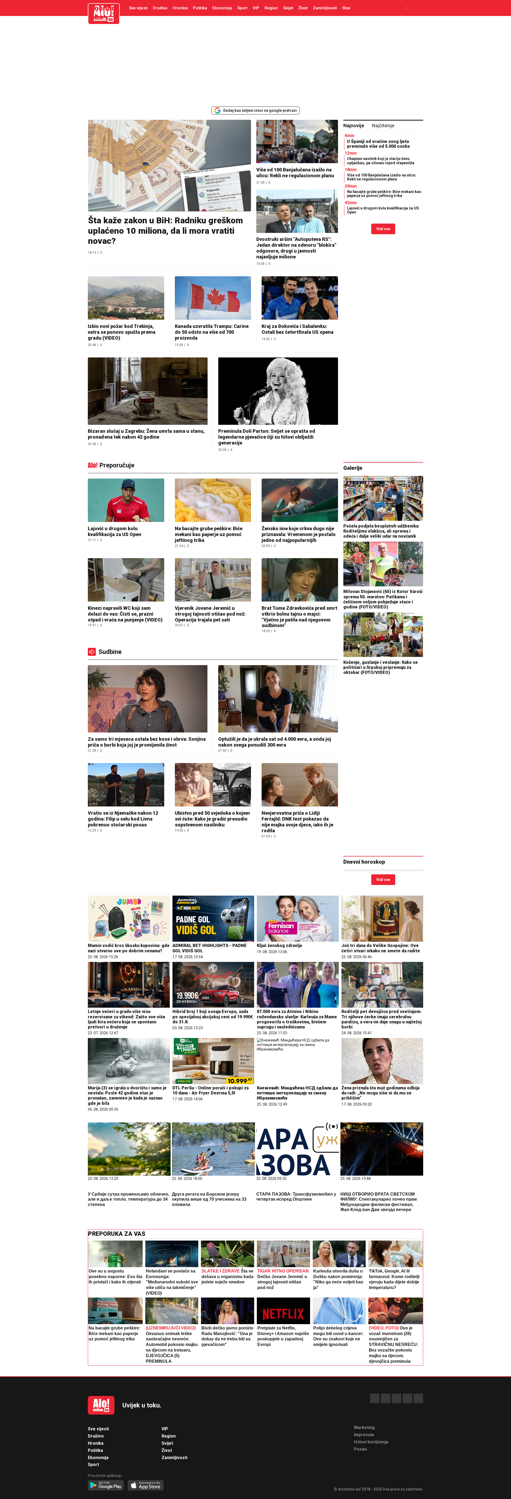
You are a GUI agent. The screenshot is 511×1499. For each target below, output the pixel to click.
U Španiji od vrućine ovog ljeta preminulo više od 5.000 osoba (378, 144)
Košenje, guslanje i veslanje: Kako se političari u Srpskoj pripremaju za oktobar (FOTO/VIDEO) (380, 667)
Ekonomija (222, 8)
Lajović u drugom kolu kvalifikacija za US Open (383, 210)
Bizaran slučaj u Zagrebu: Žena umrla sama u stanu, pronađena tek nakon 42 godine (146, 434)
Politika (200, 8)
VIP (256, 8)
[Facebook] (375, 1398)
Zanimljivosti (325, 8)
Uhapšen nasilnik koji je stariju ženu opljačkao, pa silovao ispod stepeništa (380, 161)
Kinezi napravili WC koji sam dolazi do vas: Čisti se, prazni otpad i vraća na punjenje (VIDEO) (125, 614)
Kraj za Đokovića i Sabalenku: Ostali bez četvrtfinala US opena (297, 329)
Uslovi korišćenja (371, 1441)
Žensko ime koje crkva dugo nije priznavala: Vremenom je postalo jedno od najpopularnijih (299, 534)
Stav (346, 8)
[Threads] (385, 1398)
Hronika (180, 8)
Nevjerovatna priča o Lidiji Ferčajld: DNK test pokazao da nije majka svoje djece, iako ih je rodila (297, 821)
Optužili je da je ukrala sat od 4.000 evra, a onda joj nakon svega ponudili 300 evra (274, 742)
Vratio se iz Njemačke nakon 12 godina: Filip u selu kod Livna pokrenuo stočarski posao (123, 818)
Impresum (364, 1434)
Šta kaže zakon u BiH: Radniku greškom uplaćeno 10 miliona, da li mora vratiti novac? (165, 230)
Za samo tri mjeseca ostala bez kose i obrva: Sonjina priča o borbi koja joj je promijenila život (147, 742)
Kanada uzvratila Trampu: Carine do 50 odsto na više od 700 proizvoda (212, 332)
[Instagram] (407, 1398)
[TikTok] (396, 1398)
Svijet (288, 8)
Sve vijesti (138, 8)
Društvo (160, 8)
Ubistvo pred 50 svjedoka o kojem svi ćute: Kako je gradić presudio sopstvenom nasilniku (212, 818)
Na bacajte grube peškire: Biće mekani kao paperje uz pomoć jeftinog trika (384, 194)
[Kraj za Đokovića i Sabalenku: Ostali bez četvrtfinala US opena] (300, 298)
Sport (242, 8)
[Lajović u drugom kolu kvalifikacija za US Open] (126, 501)
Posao (360, 1449)
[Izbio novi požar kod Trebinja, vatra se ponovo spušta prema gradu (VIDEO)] (126, 298)
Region (271, 8)
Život (303, 8)
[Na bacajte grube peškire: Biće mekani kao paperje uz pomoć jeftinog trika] (213, 501)
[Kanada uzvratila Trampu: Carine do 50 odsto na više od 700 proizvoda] (213, 298)
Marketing (364, 1427)
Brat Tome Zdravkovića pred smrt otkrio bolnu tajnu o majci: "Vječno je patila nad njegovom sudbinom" (299, 616)
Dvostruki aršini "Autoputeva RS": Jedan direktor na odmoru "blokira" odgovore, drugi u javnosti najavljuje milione (296, 248)
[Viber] (418, 1398)
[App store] (146, 1485)
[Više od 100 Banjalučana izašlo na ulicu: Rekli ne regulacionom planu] (297, 142)
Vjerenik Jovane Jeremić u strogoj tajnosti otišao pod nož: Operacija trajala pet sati (210, 614)
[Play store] (106, 1485)
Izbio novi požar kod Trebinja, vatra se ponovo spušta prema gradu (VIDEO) (121, 332)
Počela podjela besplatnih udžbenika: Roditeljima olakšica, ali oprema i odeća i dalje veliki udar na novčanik (381, 531)
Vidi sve (383, 229)
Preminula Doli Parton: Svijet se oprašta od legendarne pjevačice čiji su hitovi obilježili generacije (266, 437)
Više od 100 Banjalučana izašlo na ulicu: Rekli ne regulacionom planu (295, 172)
